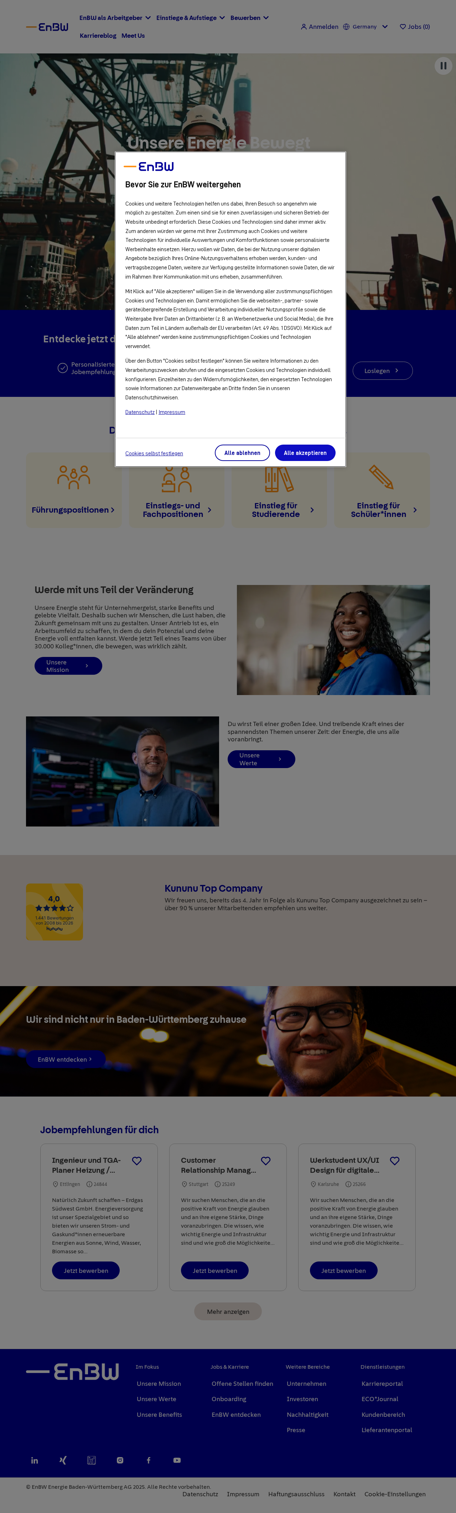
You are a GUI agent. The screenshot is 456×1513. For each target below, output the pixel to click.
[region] (230, 309)
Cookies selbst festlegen (154, 453)
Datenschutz (140, 412)
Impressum (172, 412)
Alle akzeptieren (305, 453)
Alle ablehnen (242, 453)
